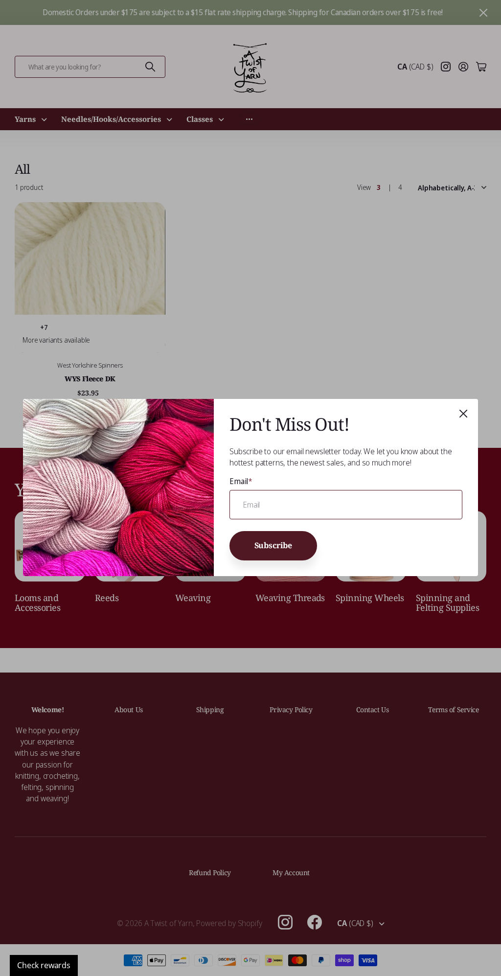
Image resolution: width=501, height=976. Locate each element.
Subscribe (273, 545)
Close (463, 413)
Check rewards (43, 965)
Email (240, 481)
